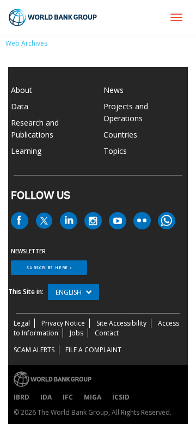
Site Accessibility (121, 323)
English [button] (69, 292)
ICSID (121, 397)
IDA (46, 397)
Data (19, 106)
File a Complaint (93, 349)
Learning (26, 151)
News (113, 90)
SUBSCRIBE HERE (47, 267)
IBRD (21, 397)
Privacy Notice (63, 323)
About (21, 90)
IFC (68, 397)
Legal (22, 323)
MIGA (92, 397)
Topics (115, 151)
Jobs (76, 333)
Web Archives (26, 43)
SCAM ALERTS (34, 349)
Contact (107, 333)
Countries (120, 134)
